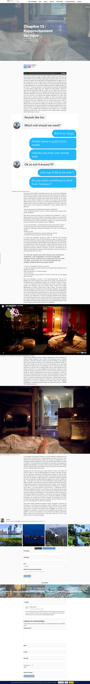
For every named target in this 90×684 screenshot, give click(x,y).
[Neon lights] (34, 535)
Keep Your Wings (32, 1)
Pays (25, 563)
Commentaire (28, 628)
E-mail (26, 652)
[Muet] (61, 73)
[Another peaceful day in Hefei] (79, 535)
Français (11, 0)
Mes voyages (59, 1)
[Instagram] (29, 67)
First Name (26, 551)
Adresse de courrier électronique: (33, 569)
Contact (79, 1)
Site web (26, 658)
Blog (40, 1)
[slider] (64, 73)
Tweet (33, 66)
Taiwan (25, 23)
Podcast (52, 1)
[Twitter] (27, 67)
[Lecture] (25, 73)
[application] (45, 73)
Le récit (45, 1)
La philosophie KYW (70, 1)
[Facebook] (25, 67)
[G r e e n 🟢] (56, 535)
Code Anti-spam (28, 672)
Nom (25, 645)
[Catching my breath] (11, 535)
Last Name (26, 557)
